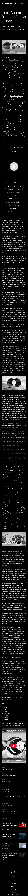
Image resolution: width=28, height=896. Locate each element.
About (14, 883)
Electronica (5, 789)
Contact (14, 889)
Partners (14, 892)
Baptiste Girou (6, 26)
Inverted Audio (11, 3)
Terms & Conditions (14, 895)
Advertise (14, 886)
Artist (3, 767)
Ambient (4, 787)
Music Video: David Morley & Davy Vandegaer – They (9, 825)
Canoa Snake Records (16, 96)
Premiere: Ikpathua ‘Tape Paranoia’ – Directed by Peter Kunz (9, 855)
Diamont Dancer (14, 60)
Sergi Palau (8, 132)
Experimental (6, 791)
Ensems (11, 639)
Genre (3, 785)
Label (3, 773)
